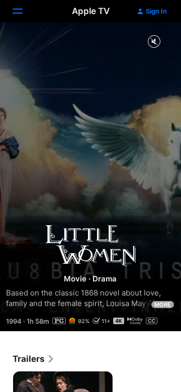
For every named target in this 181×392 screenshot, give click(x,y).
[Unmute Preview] (154, 42)
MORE (162, 304)
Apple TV (91, 11)
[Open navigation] (24, 11)
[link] (34, 358)
